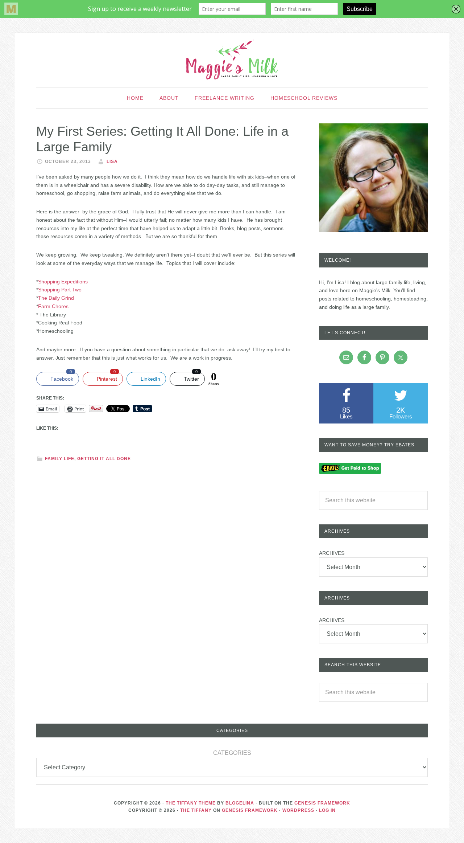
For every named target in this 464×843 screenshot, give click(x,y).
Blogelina (239, 803)
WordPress (298, 810)
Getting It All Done (104, 458)
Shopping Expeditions (63, 282)
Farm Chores (53, 306)
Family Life (59, 458)
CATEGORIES (232, 753)
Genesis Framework (322, 803)
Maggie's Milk (232, 60)
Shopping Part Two (60, 289)
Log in (327, 810)
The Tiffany (196, 810)
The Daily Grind (56, 298)
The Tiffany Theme (191, 803)
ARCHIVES (331, 553)
